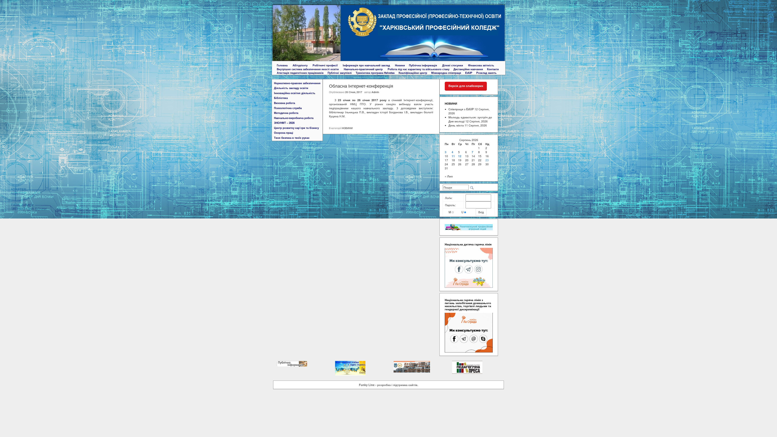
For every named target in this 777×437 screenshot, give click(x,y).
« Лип (449, 176)
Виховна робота (284, 103)
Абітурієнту (300, 65)
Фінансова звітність (481, 65)
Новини (400, 65)
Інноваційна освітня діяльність (294, 93)
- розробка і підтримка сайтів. (388, 385)
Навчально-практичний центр (363, 69)
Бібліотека (281, 98)
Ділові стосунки (452, 65)
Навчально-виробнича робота (293, 118)
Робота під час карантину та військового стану (418, 69)
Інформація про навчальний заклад (366, 65)
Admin (375, 92)
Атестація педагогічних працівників (300, 73)
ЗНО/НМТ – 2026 (284, 123)
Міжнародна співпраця (446, 73)
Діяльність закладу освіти (291, 88)
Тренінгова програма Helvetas (375, 73)
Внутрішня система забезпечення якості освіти (308, 69)
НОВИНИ (347, 128)
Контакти (493, 69)
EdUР (468, 73)
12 (459, 156)
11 (453, 156)
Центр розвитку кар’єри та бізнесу (296, 128)
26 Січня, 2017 (353, 92)
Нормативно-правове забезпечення (297, 83)
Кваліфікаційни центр (413, 73)
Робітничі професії (325, 65)
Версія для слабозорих (465, 86)
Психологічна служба (288, 108)
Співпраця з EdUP (461, 109)
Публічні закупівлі (340, 73)
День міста (456, 125)
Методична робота (286, 113)
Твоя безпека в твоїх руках (291, 138)
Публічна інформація (423, 65)
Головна (282, 65)
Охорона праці (283, 133)
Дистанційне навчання (468, 69)
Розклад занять (486, 73)
